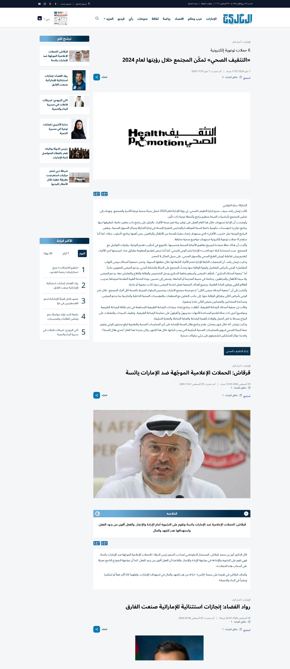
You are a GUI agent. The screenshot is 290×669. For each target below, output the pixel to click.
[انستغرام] (45, 4)
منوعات (142, 19)
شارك (104, 77)
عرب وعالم (195, 19)
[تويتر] (50, 4)
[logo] (237, 19)
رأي (131, 19)
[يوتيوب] (39, 4)
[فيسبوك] (55, 4)
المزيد (109, 19)
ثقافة (155, 19)
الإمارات (211, 19)
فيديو (121, 19)
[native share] (96, 77)
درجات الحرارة (193, 4)
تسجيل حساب (66, 4)
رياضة (167, 19)
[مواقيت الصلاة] (40, 19)
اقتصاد (179, 19)
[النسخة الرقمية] (61, 19)
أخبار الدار (236, 42)
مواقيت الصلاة (206, 4)
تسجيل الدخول (81, 4)
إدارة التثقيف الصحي (237, 351)
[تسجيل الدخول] (89, 4)
